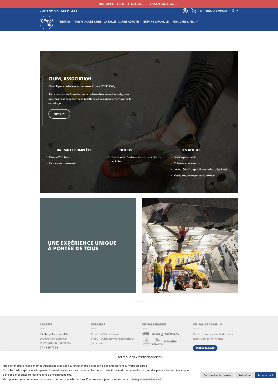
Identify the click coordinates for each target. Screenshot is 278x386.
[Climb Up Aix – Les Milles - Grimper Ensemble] (47, 22)
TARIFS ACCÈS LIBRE (88, 21)
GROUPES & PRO (184, 21)
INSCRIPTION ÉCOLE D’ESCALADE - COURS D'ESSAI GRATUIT (139, 4)
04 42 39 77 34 (49, 347)
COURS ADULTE (128, 21)
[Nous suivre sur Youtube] (237, 10)
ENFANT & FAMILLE (156, 21)
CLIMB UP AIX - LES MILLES (58, 10)
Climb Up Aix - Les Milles (54, 334)
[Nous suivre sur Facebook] (230, 10)
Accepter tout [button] (265, 375)
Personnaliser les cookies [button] (217, 375)
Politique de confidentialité (146, 379)
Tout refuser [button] (245, 375)
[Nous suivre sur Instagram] (233, 10)
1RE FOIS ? (66, 21)
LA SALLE (109, 21)
